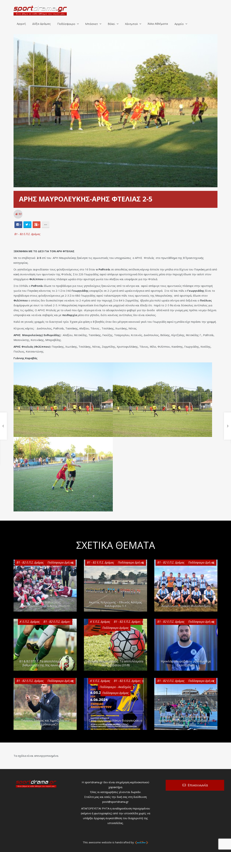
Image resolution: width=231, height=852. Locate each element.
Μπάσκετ (91, 24)
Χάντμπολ (131, 24)
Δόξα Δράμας (41, 24)
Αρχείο (179, 24)
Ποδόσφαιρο (66, 24)
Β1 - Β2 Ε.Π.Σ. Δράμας (27, 234)
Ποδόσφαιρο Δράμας (60, 562)
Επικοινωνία (198, 785)
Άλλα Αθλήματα (158, 24)
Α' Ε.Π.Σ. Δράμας (30, 622)
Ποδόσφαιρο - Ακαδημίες (115, 687)
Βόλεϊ (111, 24)
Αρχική (21, 24)
